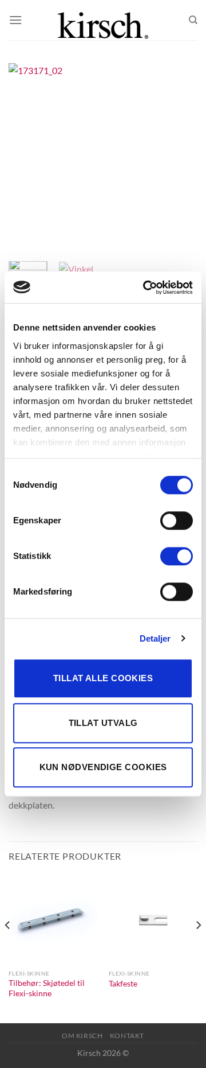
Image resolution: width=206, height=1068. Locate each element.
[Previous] (27, 158)
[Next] (179, 158)
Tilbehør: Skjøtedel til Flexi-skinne (47, 988)
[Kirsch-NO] (103, 20)
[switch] (176, 520)
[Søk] (193, 20)
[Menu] (15, 20)
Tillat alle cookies (103, 678)
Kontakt (127, 1035)
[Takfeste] (153, 919)
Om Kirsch (82, 1035)
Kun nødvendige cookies (103, 767)
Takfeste (123, 983)
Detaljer (155, 638)
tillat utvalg (103, 723)
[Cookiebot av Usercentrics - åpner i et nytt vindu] (145, 287)
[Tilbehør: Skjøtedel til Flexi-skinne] (53, 919)
